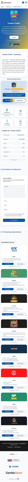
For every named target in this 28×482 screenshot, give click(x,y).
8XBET (14, 256)
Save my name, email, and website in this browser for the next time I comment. (14, 214)
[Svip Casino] (6, 2)
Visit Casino (8, 100)
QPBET (14, 404)
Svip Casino (22, 443)
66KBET (14, 331)
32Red (14, 380)
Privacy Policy (10, 446)
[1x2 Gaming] (14, 44)
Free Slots (8, 6)
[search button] (23, 2)
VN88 (14, 356)
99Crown (14, 428)
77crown (14, 305)
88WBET (14, 280)
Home (2, 6)
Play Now (14, 37)
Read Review (20, 100)
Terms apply (11, 40)
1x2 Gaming (21, 139)
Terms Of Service (12, 266)
